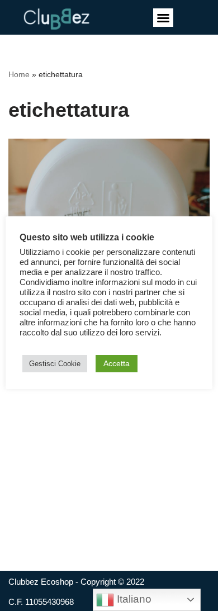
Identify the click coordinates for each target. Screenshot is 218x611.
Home (19, 74)
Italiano (132, 599)
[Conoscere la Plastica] (109, 206)
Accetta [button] (116, 363)
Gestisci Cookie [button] (54, 363)
